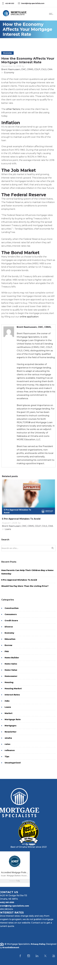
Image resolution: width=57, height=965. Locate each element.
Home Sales (11, 664)
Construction (12, 608)
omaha (8, 738)
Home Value (11, 670)
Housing (9, 682)
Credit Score (11, 620)
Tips (7, 756)
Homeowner (11, 676)
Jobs (7, 701)
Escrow (8, 645)
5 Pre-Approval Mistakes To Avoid (21, 519)
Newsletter (10, 732)
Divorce (9, 627)
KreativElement (11, 947)
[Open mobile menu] (51, 13)
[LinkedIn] (37, 956)
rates (7, 744)
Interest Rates (12, 695)
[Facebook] (20, 956)
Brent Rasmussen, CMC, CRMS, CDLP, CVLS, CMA (26, 69)
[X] (45, 956)
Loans (8, 707)
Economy (9, 633)
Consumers (11, 614)
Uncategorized (13, 763)
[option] (28, 505)
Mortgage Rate (13, 719)
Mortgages (10, 725)
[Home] (15, 16)
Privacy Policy (38, 944)
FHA (7, 651)
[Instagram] (29, 956)
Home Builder (12, 657)
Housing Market (13, 688)
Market (8, 713)
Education (10, 639)
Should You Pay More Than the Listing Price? (25, 586)
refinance (10, 750)
